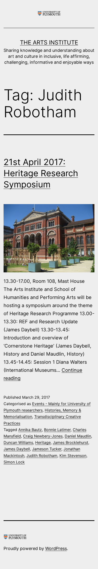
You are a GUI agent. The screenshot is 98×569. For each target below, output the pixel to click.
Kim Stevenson (72, 455)
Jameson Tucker (46, 448)
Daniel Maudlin (78, 436)
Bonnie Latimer (57, 429)
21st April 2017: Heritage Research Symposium (41, 173)
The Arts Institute (49, 42)
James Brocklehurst (70, 442)
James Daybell (17, 448)
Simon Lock (14, 462)
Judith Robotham (41, 455)
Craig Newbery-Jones (43, 436)
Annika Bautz (30, 429)
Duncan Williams (18, 442)
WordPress (56, 548)
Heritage (43, 442)
